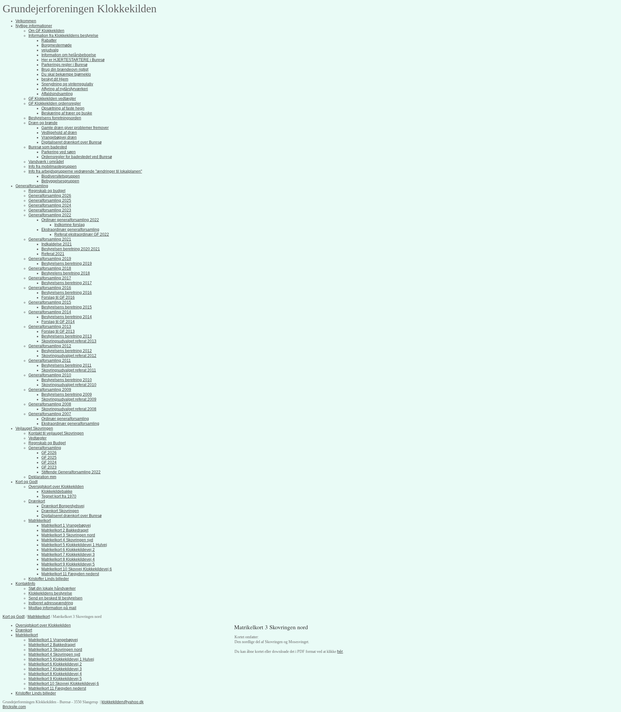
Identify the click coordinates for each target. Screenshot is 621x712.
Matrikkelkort (38, 616)
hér (340, 651)
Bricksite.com (14, 707)
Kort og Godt (14, 616)
